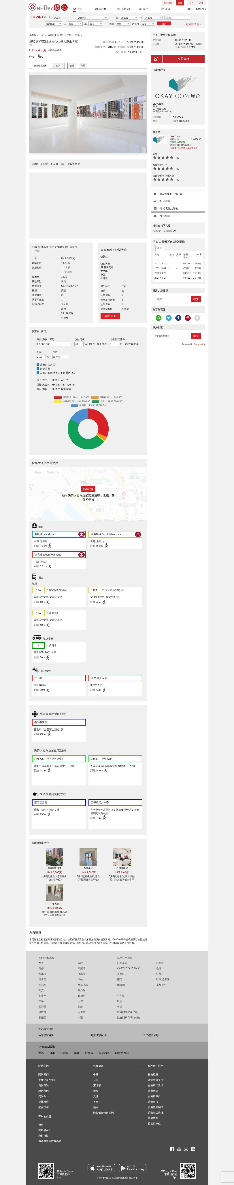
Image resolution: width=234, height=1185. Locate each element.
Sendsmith (199, 344)
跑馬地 (42, 973)
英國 (95, 1101)
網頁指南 (43, 1107)
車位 (145, 9)
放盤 (180, 3)
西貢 (41, 990)
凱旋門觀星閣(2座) (127, 1012)
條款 (55, 352)
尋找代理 (43, 1101)
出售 (159, 248)
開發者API (44, 1130)
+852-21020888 (181, 121)
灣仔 (41, 968)
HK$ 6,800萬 (54, 872)
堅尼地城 (83, 984)
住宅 (79, 9)
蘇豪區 (42, 1017)
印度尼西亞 (122, 1053)
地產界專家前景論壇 (49, 1141)
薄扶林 (42, 1012)
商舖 (167, 9)
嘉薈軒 (121, 973)
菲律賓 (64, 1053)
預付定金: (79, 339)
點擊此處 (88, 489)
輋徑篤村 (161, 984)
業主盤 (57, 17)
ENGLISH (200, 9)
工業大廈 (126, 9)
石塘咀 (81, 995)
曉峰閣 (121, 984)
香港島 (122, 962)
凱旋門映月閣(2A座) (128, 1017)
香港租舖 (153, 1090)
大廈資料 (58, 65)
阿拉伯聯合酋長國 (103, 1112)
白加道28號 (122, 868)
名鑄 (119, 1006)
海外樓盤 (168, 3)
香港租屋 (153, 1074)
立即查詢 (183, 58)
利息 (39, 351)
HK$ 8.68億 (122, 872)
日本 (95, 1079)
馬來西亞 (104, 1053)
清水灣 (42, 979)
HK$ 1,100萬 (54, 907)
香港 (41, 1053)
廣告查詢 (43, 1085)
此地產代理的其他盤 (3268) (183, 148)
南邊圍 (81, 1012)
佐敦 (80, 962)
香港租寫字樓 (155, 1079)
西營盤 (42, 1006)
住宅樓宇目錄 (46, 1035)
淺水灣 (81, 973)
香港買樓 (153, 1101)
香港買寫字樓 (155, 1107)
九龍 (120, 995)
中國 (95, 1074)
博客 (41, 1124)
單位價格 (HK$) (45, 339)
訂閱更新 (110, 316)
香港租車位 (154, 1096)
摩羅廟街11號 (54, 868)
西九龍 (42, 984)
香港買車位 (154, 1123)
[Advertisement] (88, 203)
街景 (83, 65)
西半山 (42, 962)
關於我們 (43, 1074)
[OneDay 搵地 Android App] (132, 1168)
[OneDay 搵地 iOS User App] (101, 1168)
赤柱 (80, 979)
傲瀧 (158, 968)
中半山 (42, 1001)
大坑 (80, 1001)
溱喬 (158, 973)
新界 (160, 962)
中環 (80, 1017)
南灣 (119, 979)
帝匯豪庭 (88, 868)
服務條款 (124, 1178)
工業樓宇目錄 (150, 1035)
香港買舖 (153, 1118)
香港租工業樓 (155, 1085)
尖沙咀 (81, 990)
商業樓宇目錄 (98, 1035)
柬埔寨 (97, 1085)
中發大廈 (54, 903)
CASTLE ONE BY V (128, 968)
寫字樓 (102, 9)
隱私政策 (133, 1178)
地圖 (71, 65)
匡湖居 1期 (162, 979)
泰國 (77, 1053)
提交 (196, 299)
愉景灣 (42, 995)
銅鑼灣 (81, 968)
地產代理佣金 (117, 339)
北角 (80, 1006)
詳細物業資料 (40, 65)
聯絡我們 (43, 1090)
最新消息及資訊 (47, 1079)
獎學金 (42, 1096)
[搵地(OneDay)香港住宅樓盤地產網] (48, 6)
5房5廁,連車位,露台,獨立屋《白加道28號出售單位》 (122, 879)
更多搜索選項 (192, 24)
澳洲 (95, 1096)
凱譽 (119, 1001)
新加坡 (89, 1053)
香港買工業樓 (155, 1112)
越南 (52, 1053)
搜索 (164, 23)
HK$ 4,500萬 (88, 872)
